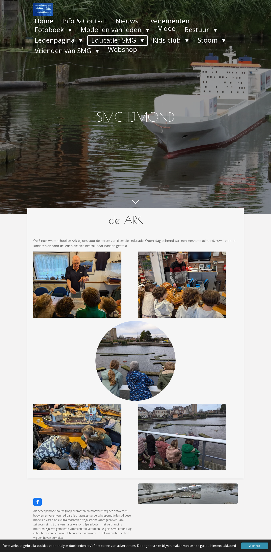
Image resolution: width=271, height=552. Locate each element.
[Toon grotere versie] (188, 493)
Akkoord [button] (254, 546)
